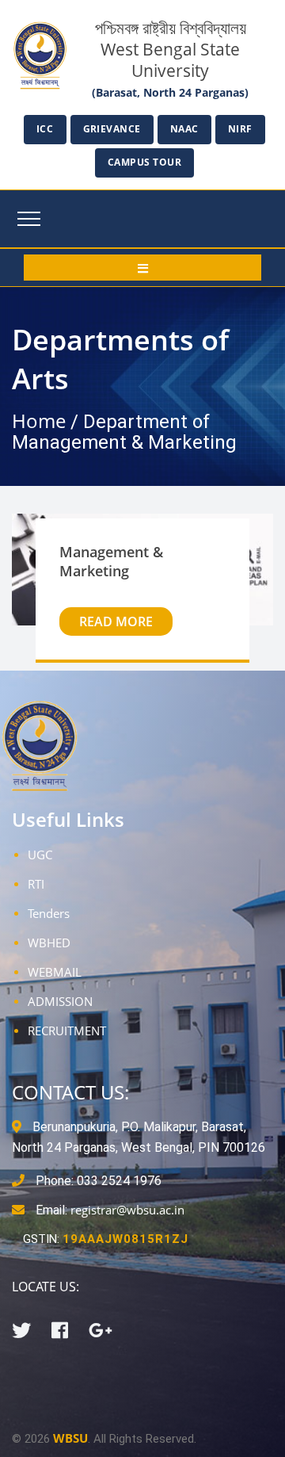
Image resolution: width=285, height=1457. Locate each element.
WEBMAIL (55, 972)
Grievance (112, 129)
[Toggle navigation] (29, 219)
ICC (45, 129)
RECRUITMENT (67, 1030)
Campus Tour (145, 162)
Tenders (49, 913)
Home (39, 420)
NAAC (184, 129)
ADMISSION (60, 1001)
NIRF (240, 129)
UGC (40, 854)
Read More (116, 621)
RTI (36, 884)
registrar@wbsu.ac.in (127, 1210)
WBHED (49, 942)
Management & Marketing (111, 561)
